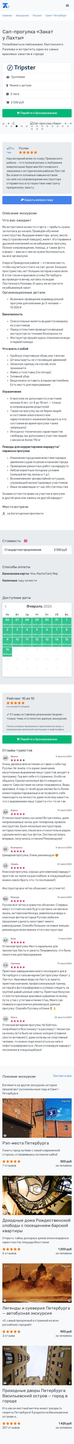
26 (7, 622)
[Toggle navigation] (67, 5)
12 (37, 641)
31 (56, 622)
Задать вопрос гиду (38, 200)
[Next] (65, 123)
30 (46, 622)
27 (17, 622)
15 (66, 641)
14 (56, 641)
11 (27, 641)
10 (17, 641)
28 (27, 622)
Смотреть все (62, 1076)
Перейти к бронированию (38, 113)
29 (37, 622)
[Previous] (8, 123)
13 (46, 641)
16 (7, 651)
